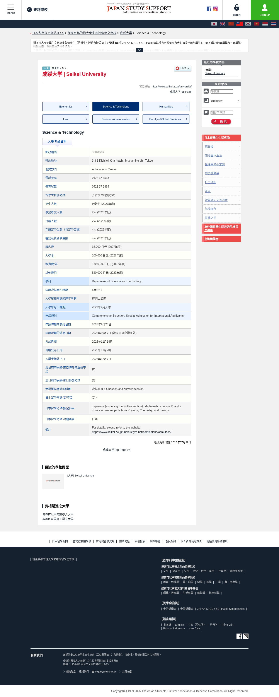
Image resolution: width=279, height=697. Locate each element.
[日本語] (214, 24)
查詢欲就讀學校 (82, 541)
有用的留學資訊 (105, 541)
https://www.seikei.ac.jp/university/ (172, 86)
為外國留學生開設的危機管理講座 (221, 228)
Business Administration (116, 119)
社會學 (222, 571)
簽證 (208, 191)
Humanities (166, 106)
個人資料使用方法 (191, 541)
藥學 (199, 582)
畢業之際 (210, 217)
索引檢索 (140, 541)
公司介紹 (127, 671)
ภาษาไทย (194, 628)
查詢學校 (41, 10)
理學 (209, 582)
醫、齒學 (188, 582)
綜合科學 (214, 592)
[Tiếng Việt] (256, 24)
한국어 (213, 624)
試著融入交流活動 (216, 200)
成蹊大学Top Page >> (117, 449)
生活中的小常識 (215, 164)
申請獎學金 (212, 173)
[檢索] (221, 122)
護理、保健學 (171, 582)
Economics (65, 106)
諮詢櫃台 (210, 208)
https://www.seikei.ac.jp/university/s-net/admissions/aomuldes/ (131, 432)
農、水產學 (231, 582)
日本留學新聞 (60, 541)
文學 (165, 571)
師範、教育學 (171, 592)
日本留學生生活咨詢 (217, 137)
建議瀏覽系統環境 (217, 541)
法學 (186, 571)
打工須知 (210, 182)
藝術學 (201, 592)
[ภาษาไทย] (273, 24)
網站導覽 (155, 541)
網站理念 (71, 671)
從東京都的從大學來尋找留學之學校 (53, 559)
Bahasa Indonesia (174, 628)
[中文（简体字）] (231, 24)
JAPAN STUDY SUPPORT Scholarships (221, 608)
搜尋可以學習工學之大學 (57, 519)
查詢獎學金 (211, 239)
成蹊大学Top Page (181, 91)
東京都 (55, 68)
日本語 (167, 624)
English (179, 624)
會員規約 (170, 541)
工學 (218, 582)
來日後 (209, 146)
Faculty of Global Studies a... (166, 119)
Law (65, 119)
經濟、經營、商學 (203, 571)
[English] (222, 24)
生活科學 (188, 592)
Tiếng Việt (227, 624)
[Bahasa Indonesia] (265, 24)
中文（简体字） (197, 624)
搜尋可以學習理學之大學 (57, 514)
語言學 (176, 571)
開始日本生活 (213, 155)
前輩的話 (124, 541)
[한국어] (248, 24)
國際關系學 (236, 571)
